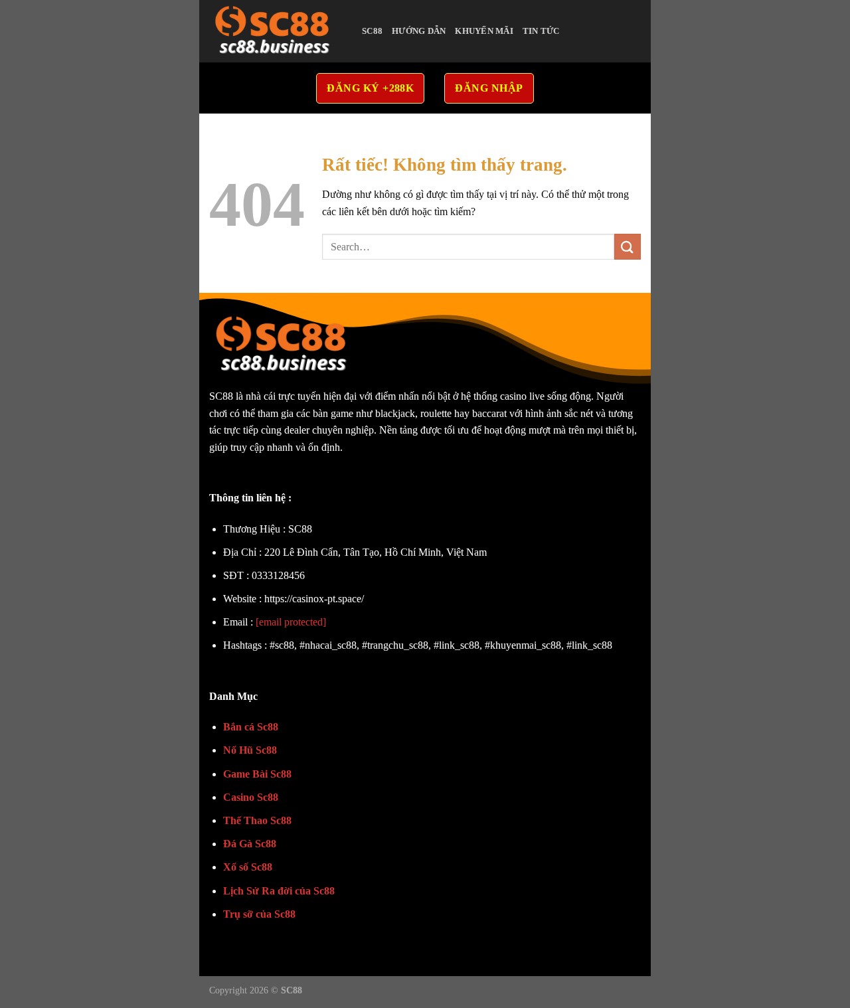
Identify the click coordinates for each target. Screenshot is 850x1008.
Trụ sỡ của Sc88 (259, 914)
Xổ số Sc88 (247, 867)
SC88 (372, 31)
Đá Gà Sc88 (249, 843)
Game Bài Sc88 (257, 774)
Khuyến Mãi (484, 31)
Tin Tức (541, 31)
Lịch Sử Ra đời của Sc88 (279, 890)
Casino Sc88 (250, 797)
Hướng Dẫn (419, 31)
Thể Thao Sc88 (257, 820)
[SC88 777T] (275, 31)
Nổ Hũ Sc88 (250, 750)
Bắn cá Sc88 (250, 726)
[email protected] (291, 622)
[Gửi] (627, 247)
